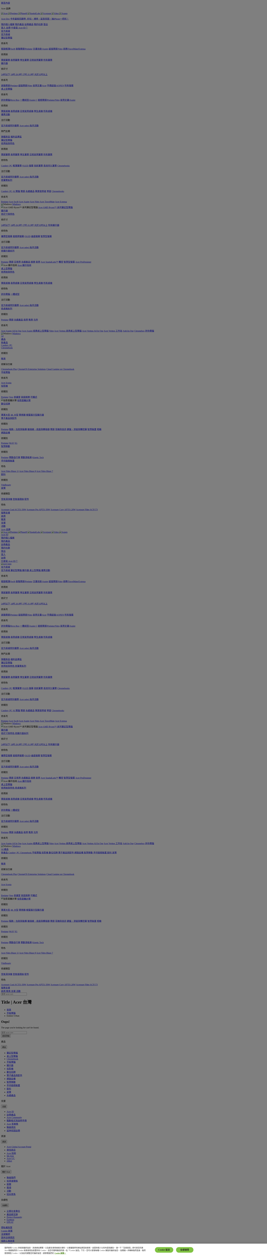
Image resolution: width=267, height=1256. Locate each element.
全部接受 (184, 1250)
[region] (133, 1250)
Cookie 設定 (164, 1250)
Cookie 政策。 (60, 1253)
